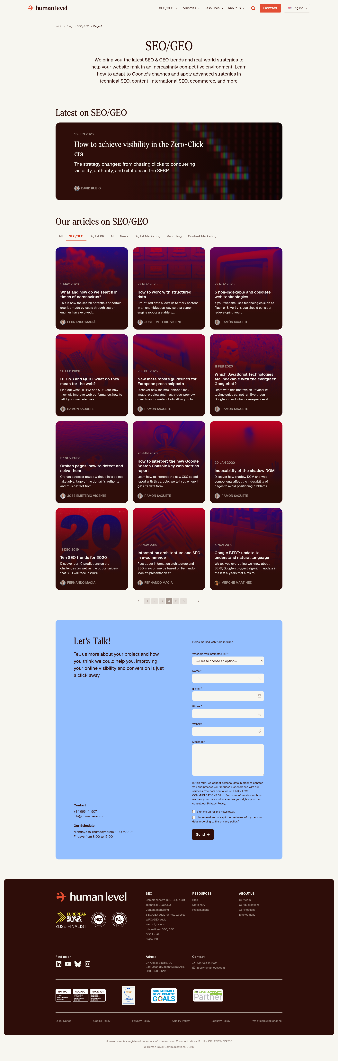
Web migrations (155, 924)
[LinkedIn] (59, 964)
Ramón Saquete (234, 322)
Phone (197, 706)
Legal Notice (63, 1021)
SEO (149, 894)
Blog (69, 26)
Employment (247, 914)
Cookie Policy (102, 1021)
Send (200, 834)
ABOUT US (247, 894)
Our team (245, 900)
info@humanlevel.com (89, 816)
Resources (211, 8)
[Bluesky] (77, 964)
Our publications (249, 905)
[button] (297, 8)
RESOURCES (202, 894)
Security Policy (220, 1021)
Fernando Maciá (81, 322)
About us (234, 8)
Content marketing (157, 909)
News (124, 236)
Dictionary (198, 905)
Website (197, 724)
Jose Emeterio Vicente (163, 322)
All (61, 236)
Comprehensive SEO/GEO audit (165, 900)
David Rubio (91, 188)
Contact (270, 8)
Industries (189, 8)
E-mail (197, 688)
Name (196, 671)
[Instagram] (87, 964)
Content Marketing (202, 236)
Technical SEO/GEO (158, 905)
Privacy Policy (216, 803)
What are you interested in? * (210, 654)
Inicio (59, 26)
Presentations (200, 909)
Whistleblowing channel (267, 1021)
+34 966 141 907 (85, 812)
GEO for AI (152, 934)
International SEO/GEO (160, 929)
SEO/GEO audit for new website (165, 914)
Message (198, 742)
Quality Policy (181, 1021)
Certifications (247, 909)
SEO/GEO (166, 8)
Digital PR (97, 236)
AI (112, 236)
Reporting (174, 236)
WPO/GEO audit (156, 919)
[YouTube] (68, 964)
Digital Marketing (147, 236)
